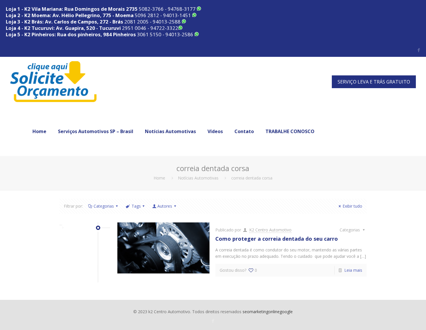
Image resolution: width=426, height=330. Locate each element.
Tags (136, 206)
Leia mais (353, 270)
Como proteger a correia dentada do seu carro (276, 238)
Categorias (104, 206)
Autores (164, 206)
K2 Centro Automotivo (270, 230)
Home (159, 178)
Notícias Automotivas (198, 178)
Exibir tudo (352, 206)
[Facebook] (419, 50)
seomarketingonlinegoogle (268, 311)
